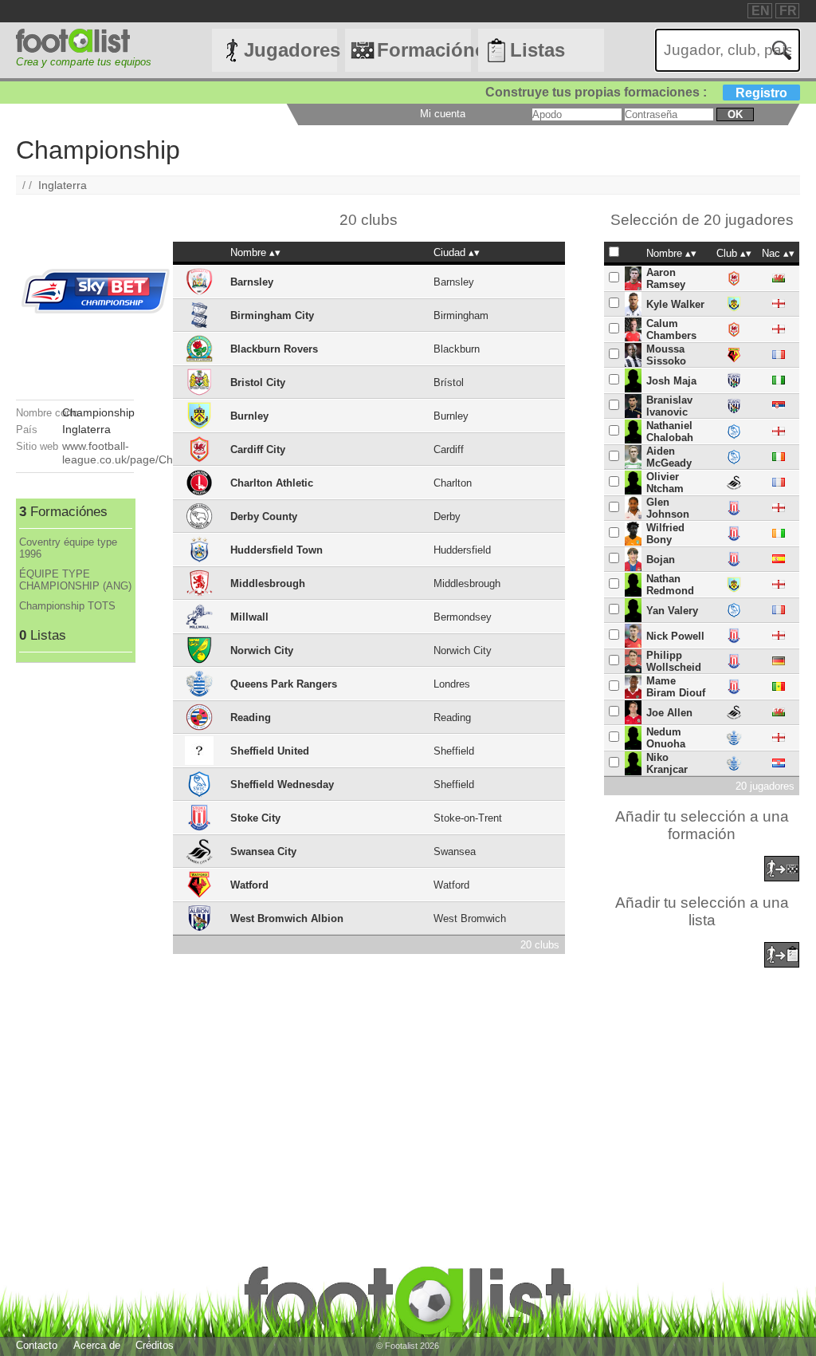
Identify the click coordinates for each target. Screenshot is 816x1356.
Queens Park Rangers (283, 684)
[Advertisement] (74, 902)
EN (760, 11)
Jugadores (290, 50)
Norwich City (261, 650)
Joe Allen (669, 713)
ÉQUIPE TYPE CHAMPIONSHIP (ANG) (75, 580)
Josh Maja (671, 381)
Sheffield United (269, 751)
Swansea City (263, 851)
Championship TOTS (67, 606)
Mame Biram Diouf (675, 687)
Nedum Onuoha (665, 738)
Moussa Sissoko (666, 355)
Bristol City (257, 382)
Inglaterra (62, 185)
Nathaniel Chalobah (669, 431)
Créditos (154, 1345)
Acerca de (96, 1345)
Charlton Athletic (271, 483)
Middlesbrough (267, 583)
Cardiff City (257, 449)
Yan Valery (672, 611)
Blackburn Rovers (274, 349)
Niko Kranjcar (667, 763)
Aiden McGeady (669, 457)
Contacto (36, 1345)
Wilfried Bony (665, 534)
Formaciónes (423, 50)
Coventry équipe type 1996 (68, 548)
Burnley (249, 416)
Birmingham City (272, 315)
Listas (537, 50)
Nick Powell (675, 636)
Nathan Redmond (670, 585)
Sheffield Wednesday (282, 784)
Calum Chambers (671, 329)
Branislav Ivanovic (669, 406)
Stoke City (255, 818)
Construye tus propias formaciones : (636, 92)
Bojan (660, 560)
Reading (250, 717)
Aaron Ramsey (665, 278)
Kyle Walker (675, 304)
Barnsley (251, 282)
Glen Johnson (667, 508)
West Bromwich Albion (286, 918)
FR (788, 11)
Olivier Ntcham (665, 483)
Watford (249, 885)
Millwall (249, 617)
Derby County (263, 516)
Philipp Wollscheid (673, 661)
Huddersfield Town (276, 550)
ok (735, 114)
